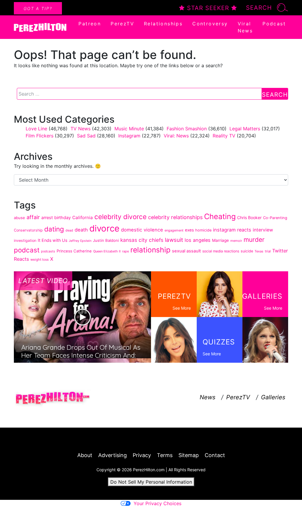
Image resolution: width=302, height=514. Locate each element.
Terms (165, 455)
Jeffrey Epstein (80, 241)
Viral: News (176, 136)
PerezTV (122, 24)
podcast (27, 250)
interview (263, 230)
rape (125, 251)
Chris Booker (249, 217)
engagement (174, 230)
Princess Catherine (74, 251)
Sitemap (188, 455)
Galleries (273, 397)
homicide (203, 230)
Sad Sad (86, 136)
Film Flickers (39, 136)
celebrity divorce (120, 217)
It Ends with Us (52, 240)
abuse (19, 217)
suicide (247, 251)
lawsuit (174, 240)
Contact (215, 455)
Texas (259, 251)
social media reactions (220, 251)
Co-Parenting (275, 218)
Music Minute (129, 129)
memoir (236, 241)
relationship (150, 249)
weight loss (39, 259)
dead (69, 230)
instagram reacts (232, 230)
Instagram (129, 136)
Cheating (220, 216)
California (82, 217)
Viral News (245, 27)
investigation (25, 240)
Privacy (142, 455)
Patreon (89, 24)
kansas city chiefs (141, 240)
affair (33, 217)
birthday (62, 217)
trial (268, 251)
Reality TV (224, 136)
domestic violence (142, 230)
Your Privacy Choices (157, 503)
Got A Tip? (38, 8)
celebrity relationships (175, 217)
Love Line (36, 129)
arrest (47, 217)
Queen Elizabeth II (107, 251)
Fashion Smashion (187, 129)
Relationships (163, 24)
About (84, 455)
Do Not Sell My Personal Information (151, 482)
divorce (104, 228)
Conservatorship (28, 230)
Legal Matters (244, 129)
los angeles (198, 240)
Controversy (210, 24)
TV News (80, 129)
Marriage (220, 240)
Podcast (274, 24)
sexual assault (186, 251)
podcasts (48, 251)
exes (189, 230)
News (207, 397)
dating (54, 229)
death (81, 230)
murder (254, 239)
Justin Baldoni (106, 240)
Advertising (112, 455)
